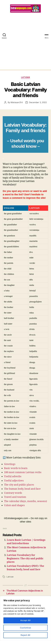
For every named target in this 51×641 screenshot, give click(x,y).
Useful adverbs (12, 476)
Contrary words (13, 493)
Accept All (25, 620)
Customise (25, 628)
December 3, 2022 (38, 102)
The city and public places (19, 484)
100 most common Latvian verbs (22, 472)
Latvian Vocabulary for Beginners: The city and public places (25, 559)
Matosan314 (17, 102)
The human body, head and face (22, 488)
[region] (25, 618)
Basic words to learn (15, 468)
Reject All (25, 635)
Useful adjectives (14, 480)
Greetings (9, 464)
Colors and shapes (14, 505)
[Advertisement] (25, 43)
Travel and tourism (15, 497)
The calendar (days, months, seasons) (25, 501)
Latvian (25, 77)
